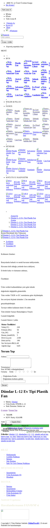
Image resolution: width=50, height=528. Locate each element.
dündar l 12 (13, 434)
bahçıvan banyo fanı (24, 436)
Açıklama (9, 241)
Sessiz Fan (34, 72)
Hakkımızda (11, 455)
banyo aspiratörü (18, 439)
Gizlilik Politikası (13, 457)
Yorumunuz (5, 367)
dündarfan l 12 (24, 434)
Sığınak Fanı (35, 80)
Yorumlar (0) (11, 246)
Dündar (15, 402)
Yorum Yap (13, 410)
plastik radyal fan (41, 434)
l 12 (32, 434)
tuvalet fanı (29, 439)
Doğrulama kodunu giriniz (13, 379)
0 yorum (4, 410)
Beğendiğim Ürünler (14, 491)
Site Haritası (11, 461)
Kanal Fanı (17, 72)
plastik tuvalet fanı (8, 441)
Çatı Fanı (19, 95)
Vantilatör (36, 95)
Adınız (3, 357)
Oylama (4, 372)
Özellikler (9, 244)
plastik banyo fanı (41, 439)
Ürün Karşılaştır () (13, 475)
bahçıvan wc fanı (39, 436)
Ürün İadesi (10, 495)
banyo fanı (5, 436)
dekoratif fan (6, 439)
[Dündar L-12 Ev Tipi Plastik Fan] (14, 231)
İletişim (9, 459)
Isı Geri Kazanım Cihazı (36, 64)
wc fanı (13, 436)
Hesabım (9, 477)
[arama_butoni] (2, 40)
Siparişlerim (11, 473)
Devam (4, 385)
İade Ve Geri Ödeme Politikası (18, 463)
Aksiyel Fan (18, 80)
